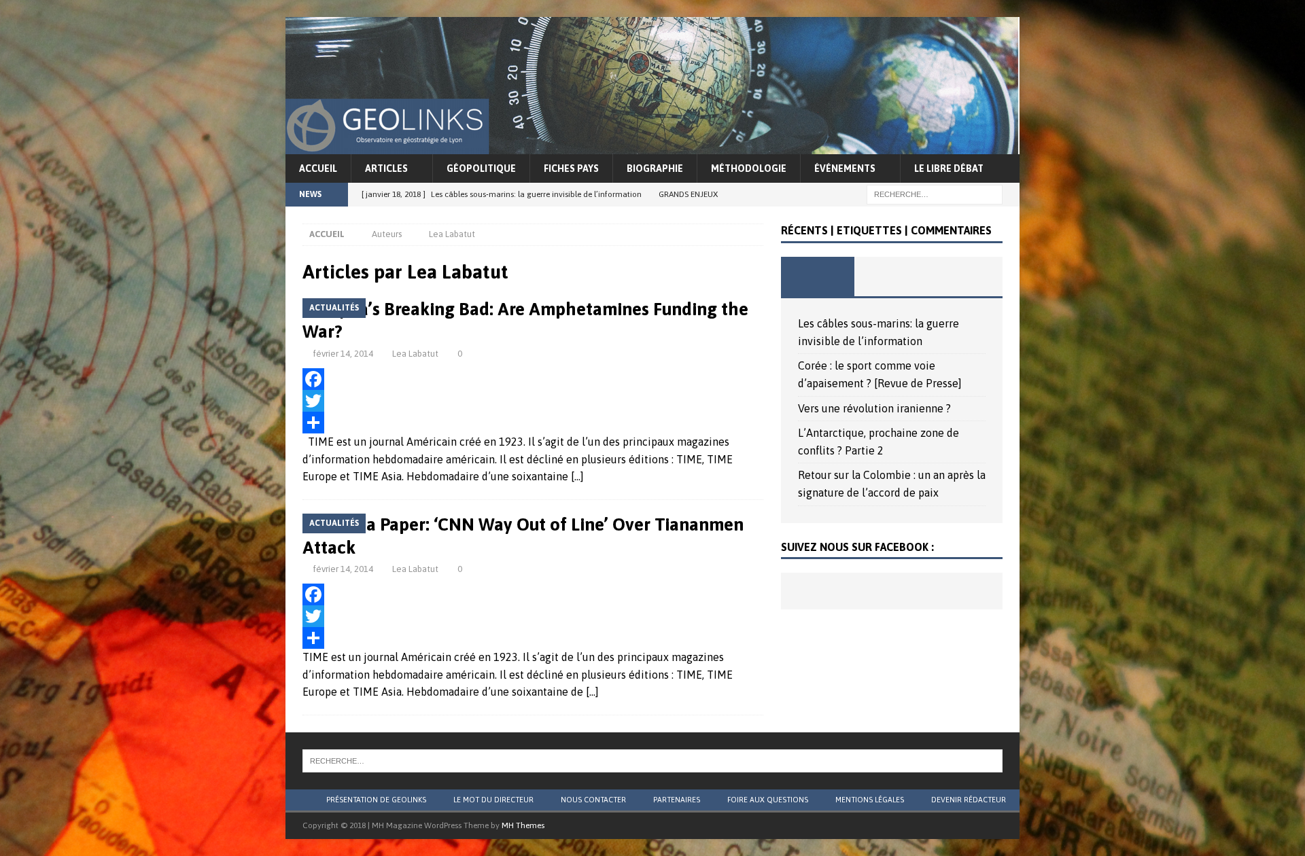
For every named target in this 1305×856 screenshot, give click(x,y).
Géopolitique (481, 168)
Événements (844, 168)
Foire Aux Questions (767, 800)
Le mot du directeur (493, 800)
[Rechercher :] (935, 194)
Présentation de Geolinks (376, 800)
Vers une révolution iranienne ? (874, 408)
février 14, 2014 (343, 354)
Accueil (318, 168)
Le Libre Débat (949, 168)
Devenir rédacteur (968, 800)
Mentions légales (869, 800)
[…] (577, 476)
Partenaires (676, 800)
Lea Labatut (415, 354)
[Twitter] (532, 401)
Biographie (655, 168)
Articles (386, 168)
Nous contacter (593, 800)
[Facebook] (532, 379)
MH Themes (523, 825)
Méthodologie (748, 168)
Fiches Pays (571, 168)
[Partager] (532, 422)
